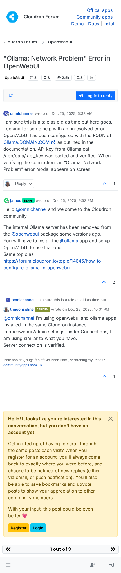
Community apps (95, 17)
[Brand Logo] (12, 17)
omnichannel (22, 113)
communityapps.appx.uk (22, 365)
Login (38, 527)
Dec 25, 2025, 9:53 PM (73, 200)
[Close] (110, 419)
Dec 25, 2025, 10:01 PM (88, 309)
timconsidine (22, 309)
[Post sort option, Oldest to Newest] (11, 95)
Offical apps (100, 10)
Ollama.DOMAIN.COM (26, 142)
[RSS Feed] (91, 78)
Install (109, 23)
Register (18, 527)
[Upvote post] (105, 183)
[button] (8, 565)
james (15, 200)
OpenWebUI (14, 77)
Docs (93, 23)
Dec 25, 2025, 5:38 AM (72, 113)
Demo (77, 23)
